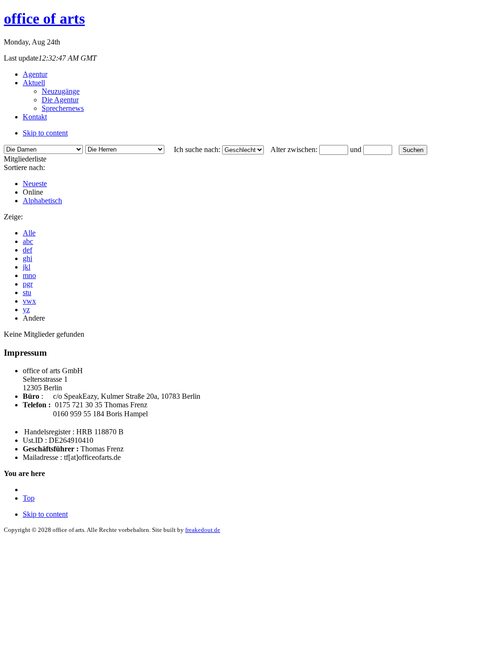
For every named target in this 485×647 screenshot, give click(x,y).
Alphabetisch (42, 201)
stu (27, 292)
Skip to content (45, 133)
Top (29, 498)
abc (28, 241)
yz (26, 310)
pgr (28, 284)
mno (29, 275)
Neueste (35, 184)
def (27, 250)
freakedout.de (202, 529)
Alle (29, 233)
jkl (26, 267)
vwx (29, 301)
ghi (27, 258)
